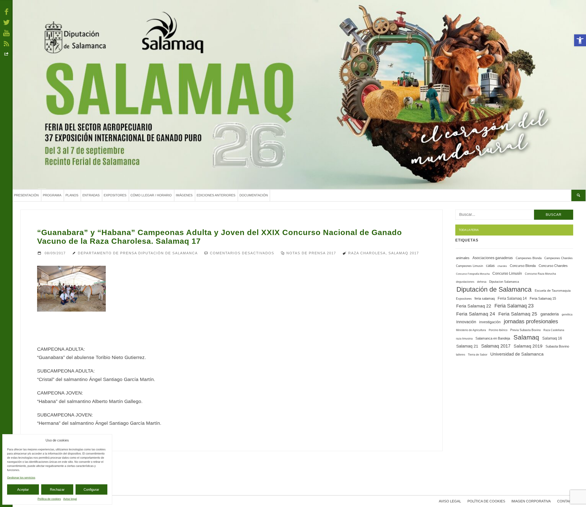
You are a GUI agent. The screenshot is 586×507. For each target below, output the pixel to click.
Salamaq (526, 337)
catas (490, 266)
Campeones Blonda (529, 258)
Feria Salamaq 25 (517, 314)
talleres (460, 354)
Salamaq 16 (552, 338)
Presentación (26, 195)
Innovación (466, 322)
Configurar (91, 489)
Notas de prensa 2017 (311, 253)
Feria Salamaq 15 (543, 298)
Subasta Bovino (557, 346)
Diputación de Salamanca (494, 289)
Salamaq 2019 (528, 346)
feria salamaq (485, 298)
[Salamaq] (299, 94)
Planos (71, 195)
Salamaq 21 (467, 346)
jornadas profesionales (531, 321)
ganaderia (549, 314)
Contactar (567, 501)
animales (462, 258)
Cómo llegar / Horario (151, 195)
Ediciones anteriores (216, 195)
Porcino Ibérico (498, 330)
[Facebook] (6, 11)
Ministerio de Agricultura (471, 330)
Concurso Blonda (523, 266)
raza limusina (464, 338)
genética (567, 314)
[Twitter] (6, 22)
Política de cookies (49, 499)
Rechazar (57, 489)
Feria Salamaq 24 (475, 313)
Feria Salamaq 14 (512, 298)
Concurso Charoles (553, 266)
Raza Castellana (553, 330)
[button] (580, 40)
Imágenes (184, 195)
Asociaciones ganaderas (492, 258)
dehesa (481, 281)
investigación (490, 322)
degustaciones (465, 281)
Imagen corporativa (531, 501)
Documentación (253, 195)
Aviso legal (70, 499)
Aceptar (23, 489)
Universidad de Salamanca (517, 354)
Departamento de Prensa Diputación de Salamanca (138, 253)
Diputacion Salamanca (504, 281)
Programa (52, 195)
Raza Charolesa (367, 253)
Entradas (91, 195)
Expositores (115, 195)
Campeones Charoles (558, 258)
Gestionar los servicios (21, 477)
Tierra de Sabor (477, 354)
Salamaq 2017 (403, 253)
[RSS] (6, 43)
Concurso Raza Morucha (540, 273)
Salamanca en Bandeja (492, 338)
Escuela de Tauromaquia (553, 290)
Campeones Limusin (469, 266)
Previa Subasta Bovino (525, 330)
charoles (502, 266)
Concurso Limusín (507, 273)
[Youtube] (6, 32)
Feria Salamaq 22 (473, 306)
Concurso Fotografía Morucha (473, 273)
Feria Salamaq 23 (514, 306)
